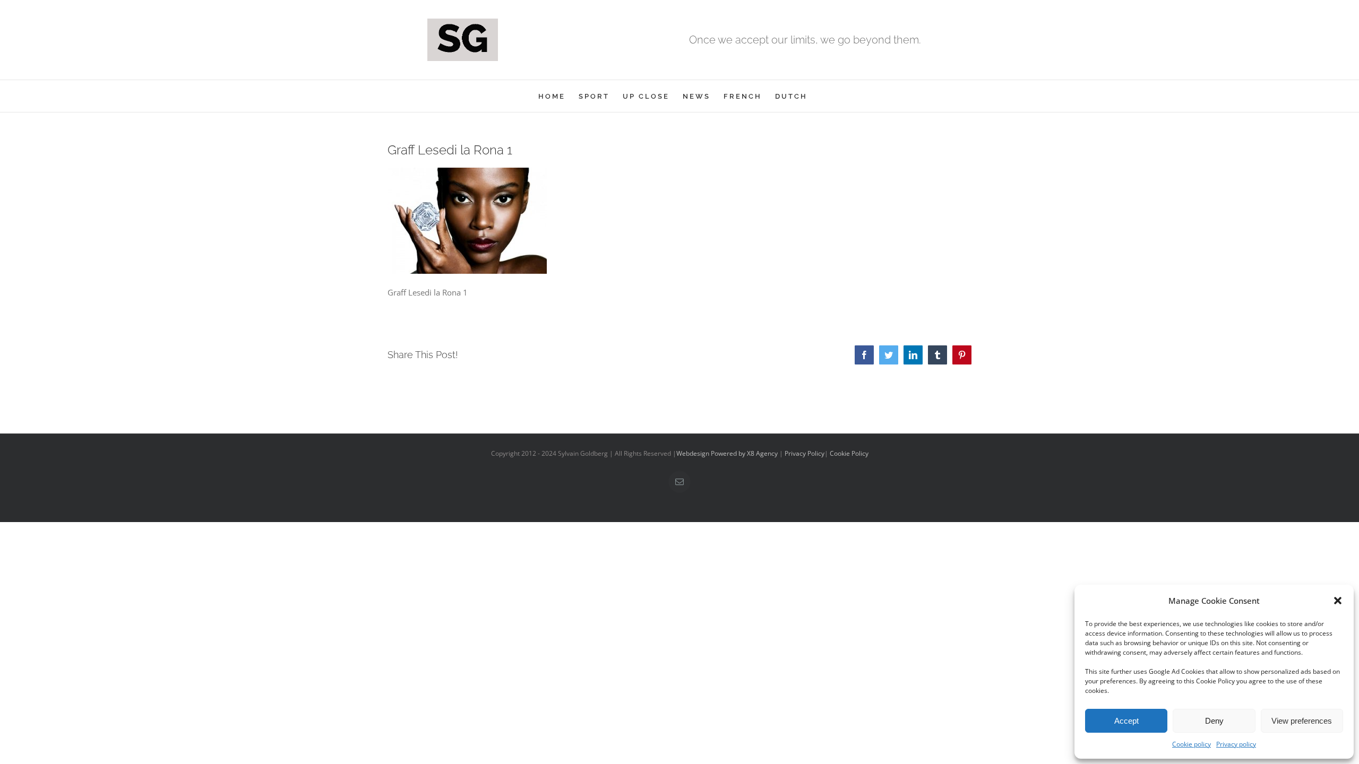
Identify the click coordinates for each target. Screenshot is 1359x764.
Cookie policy (1191, 744)
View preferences (1301, 720)
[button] (1337, 600)
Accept (1126, 720)
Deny (1214, 720)
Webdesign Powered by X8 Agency (727, 453)
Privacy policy (1236, 744)
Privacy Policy (804, 453)
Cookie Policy (849, 453)
